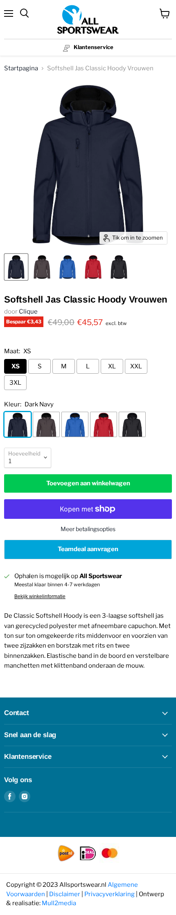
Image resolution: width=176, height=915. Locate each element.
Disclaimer (64, 894)
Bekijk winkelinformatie (39, 596)
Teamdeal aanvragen (88, 549)
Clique (28, 311)
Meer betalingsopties (88, 528)
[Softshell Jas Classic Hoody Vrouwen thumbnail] (16, 267)
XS (15, 366)
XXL (136, 366)
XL (112, 366)
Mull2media (59, 903)
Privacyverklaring (109, 894)
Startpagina (21, 68)
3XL (15, 382)
